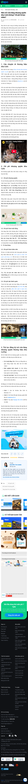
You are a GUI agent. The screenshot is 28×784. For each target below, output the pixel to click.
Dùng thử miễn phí (14, 615)
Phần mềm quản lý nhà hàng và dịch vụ (20, 644)
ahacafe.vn (20, 81)
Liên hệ (16, 709)
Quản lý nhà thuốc (19, 675)
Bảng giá (3, 633)
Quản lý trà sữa (18, 677)
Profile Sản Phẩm (5, 638)
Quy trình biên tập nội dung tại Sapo (11, 477)
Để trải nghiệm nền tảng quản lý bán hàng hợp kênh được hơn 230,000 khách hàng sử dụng (14, 610)
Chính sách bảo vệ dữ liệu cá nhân (20, 702)
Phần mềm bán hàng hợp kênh (20, 648)
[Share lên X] (18, 453)
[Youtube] (12, 736)
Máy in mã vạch (4, 692)
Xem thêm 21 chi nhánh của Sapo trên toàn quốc (14, 754)
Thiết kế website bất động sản (6, 669)
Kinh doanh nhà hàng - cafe (11, 9)
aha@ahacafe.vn (12, 397)
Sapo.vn (2, 780)
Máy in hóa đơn (4, 690)
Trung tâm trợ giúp (19, 690)
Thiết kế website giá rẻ (6, 676)
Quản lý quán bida (19, 673)
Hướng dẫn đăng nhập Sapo (20, 695)
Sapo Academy (4, 640)
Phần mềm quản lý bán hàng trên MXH (20, 641)
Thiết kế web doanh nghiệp (5, 665)
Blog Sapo (3, 631)
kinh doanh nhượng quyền (8, 486)
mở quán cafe (11, 483)
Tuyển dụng (3, 635)
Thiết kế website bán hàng (6, 659)
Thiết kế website (19, 634)
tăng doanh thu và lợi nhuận (9, 489)
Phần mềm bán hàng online (20, 631)
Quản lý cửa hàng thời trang (20, 664)
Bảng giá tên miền (5, 680)
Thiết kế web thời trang (6, 662)
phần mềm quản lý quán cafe (19, 289)
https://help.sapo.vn (9, 714)
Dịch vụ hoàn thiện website (19, 706)
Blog (2, 9)
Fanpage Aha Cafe (18, 399)
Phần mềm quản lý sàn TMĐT (20, 637)
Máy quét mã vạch (5, 694)
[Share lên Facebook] (11, 453)
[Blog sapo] (16, 736)
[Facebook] (10, 736)
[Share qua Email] (15, 453)
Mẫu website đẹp (5, 678)
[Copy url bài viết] (22, 453)
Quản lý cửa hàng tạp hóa (21, 661)
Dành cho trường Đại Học (6, 733)
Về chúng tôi (4, 626)
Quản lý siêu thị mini (19, 658)
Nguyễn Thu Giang (15, 465)
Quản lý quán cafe (19, 670)
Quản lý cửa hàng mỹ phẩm (20, 667)
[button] (26, 2)
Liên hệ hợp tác (4, 728)
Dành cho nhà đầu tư (5, 731)
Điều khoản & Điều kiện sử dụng (21, 698)
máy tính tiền (21, 286)
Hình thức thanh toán (20, 692)
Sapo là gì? (3, 629)
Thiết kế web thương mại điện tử (7, 673)
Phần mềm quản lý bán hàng (20, 627)
